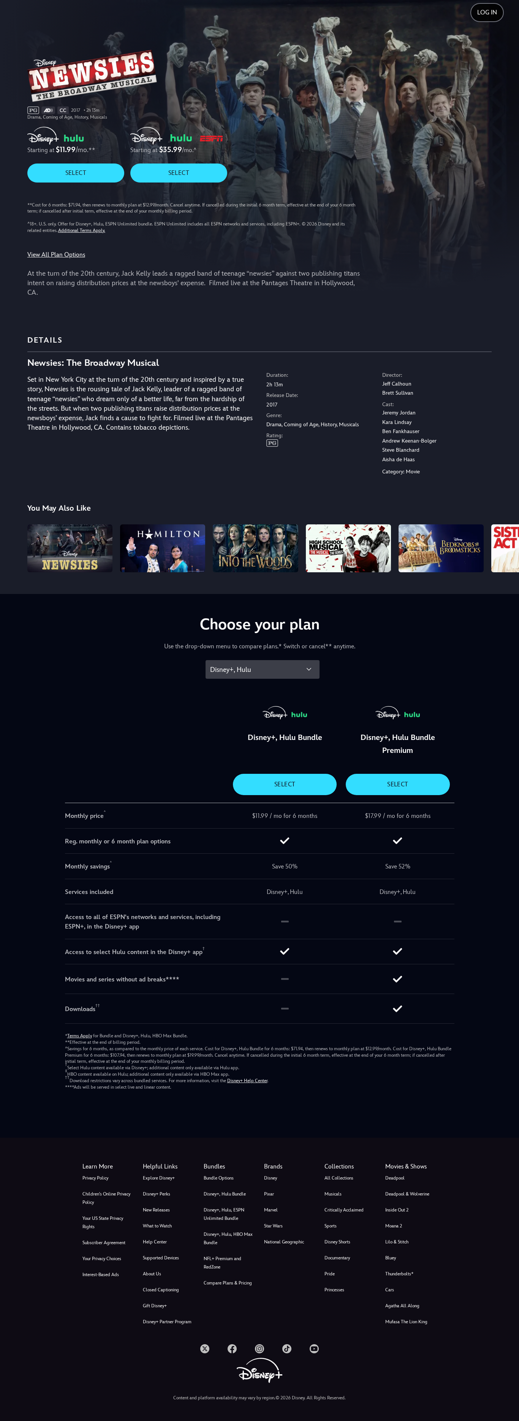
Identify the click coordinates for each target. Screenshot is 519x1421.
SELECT (75, 172)
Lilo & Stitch (396, 1242)
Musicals (333, 1194)
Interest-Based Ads (100, 1274)
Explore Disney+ (159, 1178)
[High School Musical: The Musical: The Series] (348, 548)
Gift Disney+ (155, 1305)
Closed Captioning (161, 1289)
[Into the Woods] (255, 548)
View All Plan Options (56, 254)
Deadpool (395, 1178)
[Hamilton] (162, 548)
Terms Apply (79, 1035)
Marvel (271, 1210)
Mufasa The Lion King (406, 1321)
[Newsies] (69, 548)
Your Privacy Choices (101, 1258)
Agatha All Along (402, 1305)
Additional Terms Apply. (81, 230)
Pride (329, 1274)
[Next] (504, 547)
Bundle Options (219, 1178)
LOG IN (487, 12)
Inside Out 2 (396, 1210)
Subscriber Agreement (103, 1242)
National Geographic (284, 1242)
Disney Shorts (337, 1242)
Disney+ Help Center (247, 1080)
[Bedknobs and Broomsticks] (441, 548)
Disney (270, 1178)
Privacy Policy (95, 1178)
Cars (389, 1289)
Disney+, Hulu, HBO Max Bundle (228, 1238)
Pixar (269, 1194)
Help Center (155, 1242)
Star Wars (273, 1226)
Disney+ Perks (156, 1194)
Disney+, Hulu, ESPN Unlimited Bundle (224, 1214)
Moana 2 (393, 1226)
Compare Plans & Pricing (228, 1283)
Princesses (334, 1289)
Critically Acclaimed (344, 1210)
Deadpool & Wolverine (407, 1194)
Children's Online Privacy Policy (106, 1198)
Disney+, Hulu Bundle (225, 1194)
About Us (152, 1274)
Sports (330, 1226)
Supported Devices (161, 1258)
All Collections (338, 1178)
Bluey (390, 1258)
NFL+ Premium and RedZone (222, 1263)
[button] (168, 1166)
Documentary (337, 1258)
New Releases (156, 1210)
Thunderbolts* (399, 1274)
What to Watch (157, 1226)
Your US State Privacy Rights (102, 1222)
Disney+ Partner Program (167, 1321)
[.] (204, 1348)
